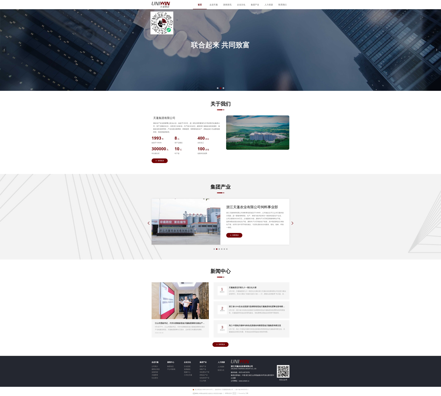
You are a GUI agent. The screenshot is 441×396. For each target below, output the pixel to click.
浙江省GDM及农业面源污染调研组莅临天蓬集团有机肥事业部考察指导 (257, 307)
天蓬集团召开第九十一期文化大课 (242, 287)
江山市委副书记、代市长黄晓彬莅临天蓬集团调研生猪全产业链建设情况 (180, 323)
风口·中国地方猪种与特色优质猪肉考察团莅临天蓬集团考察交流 (255, 325)
